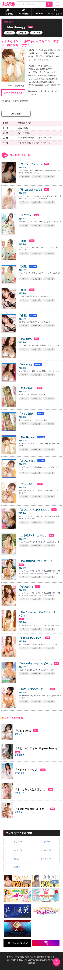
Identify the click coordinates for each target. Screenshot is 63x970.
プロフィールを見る (13, 92)
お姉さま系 (22, 33)
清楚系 (17, 866)
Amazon (16, 113)
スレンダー (17, 841)
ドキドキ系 (36, 33)
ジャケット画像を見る (15, 85)
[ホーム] (56, 962)
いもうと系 (17, 850)
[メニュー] (57, 4)
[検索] (49, 4)
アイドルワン (8, 4)
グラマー (9, 33)
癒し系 (17, 858)
